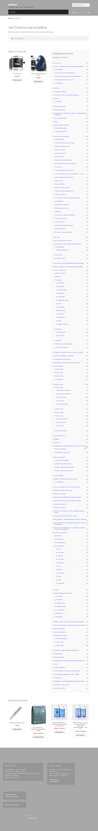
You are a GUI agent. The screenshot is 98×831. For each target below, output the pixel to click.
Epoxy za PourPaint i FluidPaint (63, 187)
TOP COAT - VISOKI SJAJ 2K (62, 347)
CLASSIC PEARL (61, 296)
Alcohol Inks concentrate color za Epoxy (65, 143)
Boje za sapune (59, 369)
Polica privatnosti (12, 804)
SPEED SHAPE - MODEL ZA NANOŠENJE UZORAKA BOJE (67, 650)
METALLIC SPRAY (61, 310)
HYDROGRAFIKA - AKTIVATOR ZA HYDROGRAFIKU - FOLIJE (67, 362)
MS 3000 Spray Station (61, 131)
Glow (59, 566)
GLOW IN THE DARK (60, 610)
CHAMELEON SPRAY (62, 290)
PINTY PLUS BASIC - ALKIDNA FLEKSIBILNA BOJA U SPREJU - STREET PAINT (71, 519)
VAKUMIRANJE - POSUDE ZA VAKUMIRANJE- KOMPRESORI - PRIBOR (69, 681)
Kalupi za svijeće (60, 412)
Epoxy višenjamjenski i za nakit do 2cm (65, 170)
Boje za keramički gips (61, 449)
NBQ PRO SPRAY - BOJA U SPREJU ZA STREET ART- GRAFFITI (68, 500)
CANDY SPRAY (61, 286)
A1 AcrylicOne (58, 63)
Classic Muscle (61, 559)
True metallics (61, 583)
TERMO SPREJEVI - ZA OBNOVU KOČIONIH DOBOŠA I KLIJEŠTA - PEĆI (70, 660)
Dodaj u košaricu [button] (17, 80)
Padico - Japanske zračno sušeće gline (65, 467)
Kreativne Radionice (59, 475)
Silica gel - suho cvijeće (61, 218)
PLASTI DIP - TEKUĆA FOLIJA (61, 532)
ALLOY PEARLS (59, 596)
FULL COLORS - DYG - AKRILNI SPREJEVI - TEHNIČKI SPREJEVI (68, 244)
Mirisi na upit (61, 425)
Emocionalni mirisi (62, 422)
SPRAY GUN (58, 340)
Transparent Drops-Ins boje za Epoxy (64, 225)
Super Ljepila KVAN (60, 222)
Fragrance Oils (59, 372)
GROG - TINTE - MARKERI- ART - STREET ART (64, 356)
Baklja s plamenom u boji (60, 106)
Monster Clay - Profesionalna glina (64, 463)
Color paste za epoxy (61, 153)
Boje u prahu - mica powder (64, 390)
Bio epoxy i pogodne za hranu (63, 146)
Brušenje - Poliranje (60, 149)
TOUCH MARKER (59, 482)
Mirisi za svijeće (59, 416)
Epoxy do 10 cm (59, 156)
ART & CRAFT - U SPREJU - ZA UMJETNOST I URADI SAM (67, 95)
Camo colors (61, 552)
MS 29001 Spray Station (61, 128)
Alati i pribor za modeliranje (62, 460)
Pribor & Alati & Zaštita (60, 628)
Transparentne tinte (60, 228)
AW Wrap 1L (58, 101)
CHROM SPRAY (61, 293)
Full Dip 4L (58, 276)
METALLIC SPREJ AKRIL (63, 250)
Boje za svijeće (59, 387)
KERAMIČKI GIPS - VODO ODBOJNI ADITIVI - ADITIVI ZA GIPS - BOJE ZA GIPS (71, 446)
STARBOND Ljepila (59, 653)
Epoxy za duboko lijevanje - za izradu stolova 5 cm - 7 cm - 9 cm (70, 174)
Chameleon (60, 556)
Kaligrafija (57, 439)
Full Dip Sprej (59, 280)
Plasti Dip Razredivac (61, 542)
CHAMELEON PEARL (60, 603)
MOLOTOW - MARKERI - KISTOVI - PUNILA (63, 490)
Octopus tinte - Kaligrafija (60, 504)
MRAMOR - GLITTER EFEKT (60, 493)
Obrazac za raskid (11, 796)
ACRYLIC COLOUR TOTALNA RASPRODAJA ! (65, 73)
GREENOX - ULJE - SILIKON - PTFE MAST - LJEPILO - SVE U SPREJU (69, 352)
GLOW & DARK (61, 307)
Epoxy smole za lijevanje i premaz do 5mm (65, 163)
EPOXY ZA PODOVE (60, 184)
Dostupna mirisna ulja (63, 419)
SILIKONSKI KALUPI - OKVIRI (61, 635)
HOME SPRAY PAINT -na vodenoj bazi (63, 359)
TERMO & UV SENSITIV (63, 324)
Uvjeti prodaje (12, 12)
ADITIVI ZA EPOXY (60, 139)
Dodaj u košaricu (59, 732)
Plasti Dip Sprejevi (60, 546)
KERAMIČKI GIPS (59, 201)
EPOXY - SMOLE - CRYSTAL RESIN (62, 136)
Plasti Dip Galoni (59, 539)
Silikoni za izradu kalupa (60, 632)
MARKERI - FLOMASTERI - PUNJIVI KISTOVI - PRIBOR (66, 479)
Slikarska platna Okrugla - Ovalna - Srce (65, 79)
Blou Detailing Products (60, 110)
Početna (12, 18)
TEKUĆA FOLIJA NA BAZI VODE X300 (64, 344)
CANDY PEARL (59, 599)
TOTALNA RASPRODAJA (60, 667)
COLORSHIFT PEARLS (61, 606)
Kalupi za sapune (60, 376)
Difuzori (56, 121)
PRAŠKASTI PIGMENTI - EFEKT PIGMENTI (63, 593)
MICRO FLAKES (59, 613)
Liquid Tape (58, 535)
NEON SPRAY (61, 314)
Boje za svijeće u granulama (64, 393)
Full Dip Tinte (59, 329)
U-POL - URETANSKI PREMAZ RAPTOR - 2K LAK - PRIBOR (67, 674)
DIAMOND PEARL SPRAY (63, 300)
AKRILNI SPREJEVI (60, 247)
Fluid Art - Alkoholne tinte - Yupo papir (63, 240)
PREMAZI (58, 211)
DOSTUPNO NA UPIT (38, 737)
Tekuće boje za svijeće (63, 404)
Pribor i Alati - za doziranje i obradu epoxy (65, 215)
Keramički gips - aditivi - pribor (63, 452)
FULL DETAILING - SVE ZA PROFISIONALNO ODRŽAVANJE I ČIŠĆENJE (69, 263)
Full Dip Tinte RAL (62, 332)
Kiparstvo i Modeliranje (60, 457)
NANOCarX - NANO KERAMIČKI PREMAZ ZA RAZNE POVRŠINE (68, 497)
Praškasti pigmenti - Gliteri (62, 208)
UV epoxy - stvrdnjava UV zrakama (64, 232)
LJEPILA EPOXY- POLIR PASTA (62, 204)
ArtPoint (12, 4)
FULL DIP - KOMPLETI (60, 273)
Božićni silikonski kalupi (61, 638)
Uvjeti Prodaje (10, 794)
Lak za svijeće (61, 400)
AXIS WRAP (57, 98)
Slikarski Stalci (59, 83)
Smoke (59, 580)
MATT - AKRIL (59, 255)
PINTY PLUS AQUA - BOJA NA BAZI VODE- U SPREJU (66, 516)
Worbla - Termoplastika (60, 688)
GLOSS (59, 303)
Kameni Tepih (58, 442)
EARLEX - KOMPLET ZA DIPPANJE (62, 125)
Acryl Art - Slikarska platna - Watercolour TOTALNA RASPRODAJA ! (69, 66)
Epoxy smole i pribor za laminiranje (64, 160)
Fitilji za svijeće (59, 409)
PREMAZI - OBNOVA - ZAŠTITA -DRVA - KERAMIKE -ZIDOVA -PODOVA (69, 621)
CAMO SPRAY (61, 283)
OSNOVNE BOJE (61, 317)
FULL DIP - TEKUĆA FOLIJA (60, 270)
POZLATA (57, 589)
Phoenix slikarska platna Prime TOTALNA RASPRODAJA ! (68, 76)
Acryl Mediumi (59, 69)
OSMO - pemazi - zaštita (60, 507)
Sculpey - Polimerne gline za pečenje (64, 470)
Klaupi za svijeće (60, 642)
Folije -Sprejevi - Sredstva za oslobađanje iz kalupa (67, 197)
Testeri (56, 664)
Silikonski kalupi (59, 645)
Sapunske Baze (59, 379)
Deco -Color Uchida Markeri (61, 118)
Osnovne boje (61, 573)
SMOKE (59, 320)
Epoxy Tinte (58, 167)
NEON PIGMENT (59, 617)
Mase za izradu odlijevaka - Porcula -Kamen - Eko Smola (67, 487)
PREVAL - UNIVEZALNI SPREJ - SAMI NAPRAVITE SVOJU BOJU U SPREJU (70, 625)
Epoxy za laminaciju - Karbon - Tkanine (64, 177)
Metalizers (60, 569)
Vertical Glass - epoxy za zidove (62, 684)
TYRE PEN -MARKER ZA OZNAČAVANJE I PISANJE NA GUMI (67, 671)
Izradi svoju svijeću (59, 384)
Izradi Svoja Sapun (59, 366)
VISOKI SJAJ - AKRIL (60, 258)
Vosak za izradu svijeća (61, 430)
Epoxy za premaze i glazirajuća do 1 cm (65, 191)
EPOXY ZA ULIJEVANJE (61, 194)
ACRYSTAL (57, 88)
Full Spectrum (61, 562)
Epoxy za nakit (59, 180)
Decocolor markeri (62, 397)
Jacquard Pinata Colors (60, 435)
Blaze (59, 549)
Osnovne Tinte (61, 335)
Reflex (59, 576)
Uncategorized (58, 677)
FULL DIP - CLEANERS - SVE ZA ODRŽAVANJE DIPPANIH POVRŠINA (69, 266)
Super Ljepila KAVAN (59, 657)
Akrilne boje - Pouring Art (60, 91)
